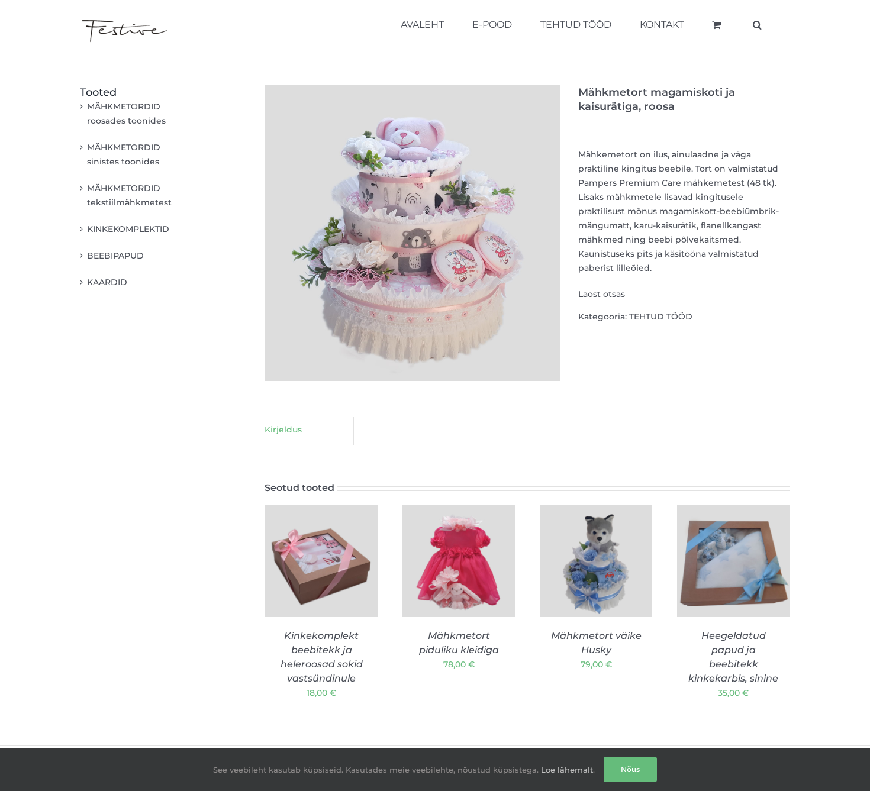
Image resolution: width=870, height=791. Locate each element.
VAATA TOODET (321, 609)
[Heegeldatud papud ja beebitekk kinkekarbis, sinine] (733, 561)
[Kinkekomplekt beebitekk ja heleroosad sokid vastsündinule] (321, 561)
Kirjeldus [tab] (283, 429)
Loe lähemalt (566, 769)
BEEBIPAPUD (115, 255)
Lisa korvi (313, 598)
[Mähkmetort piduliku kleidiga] (458, 561)
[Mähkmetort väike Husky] (596, 561)
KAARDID (107, 282)
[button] (757, 25)
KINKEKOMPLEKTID (128, 229)
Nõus (630, 769)
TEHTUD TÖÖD (660, 316)
